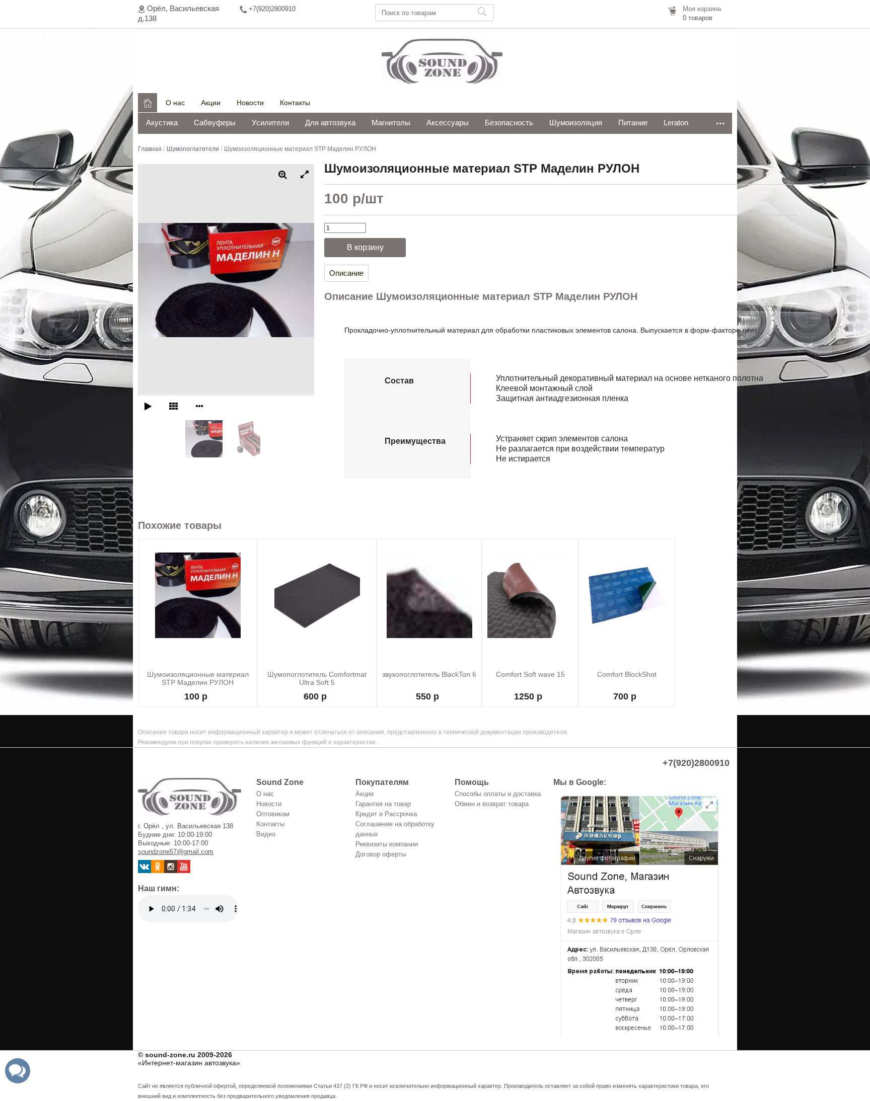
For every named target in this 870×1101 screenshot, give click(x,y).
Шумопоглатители (193, 148)
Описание (346, 273)
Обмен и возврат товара (492, 804)
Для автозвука (330, 122)
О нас (175, 103)
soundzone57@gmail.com (175, 851)
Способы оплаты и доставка (498, 794)
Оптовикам (272, 814)
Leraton (676, 122)
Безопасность (509, 122)
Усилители (270, 122)
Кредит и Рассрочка (386, 814)
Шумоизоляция (575, 122)
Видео (265, 834)
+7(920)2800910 (272, 9)
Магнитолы (391, 122)
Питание (632, 122)
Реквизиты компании (386, 844)
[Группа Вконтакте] (144, 871)
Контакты (295, 103)
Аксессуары (447, 122)
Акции (211, 103)
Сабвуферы (215, 122)
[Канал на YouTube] (183, 871)
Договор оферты (380, 854)
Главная (150, 148)
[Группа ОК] (157, 871)
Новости (250, 103)
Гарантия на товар (383, 804)
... (720, 120)
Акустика (162, 122)
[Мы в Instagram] (170, 871)
